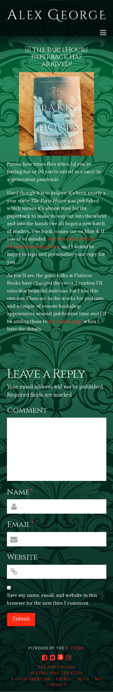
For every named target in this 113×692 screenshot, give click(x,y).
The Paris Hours (56, 667)
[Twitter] (52, 657)
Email (20, 524)
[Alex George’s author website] (56, 16)
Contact (56, 685)
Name (20, 492)
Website (22, 557)
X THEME (75, 648)
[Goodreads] (60, 657)
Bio (98, 679)
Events (64, 679)
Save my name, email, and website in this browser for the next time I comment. (52, 599)
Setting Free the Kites (56, 673)
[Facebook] (44, 657)
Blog (83, 679)
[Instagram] (68, 657)
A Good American (30, 679)
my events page (66, 321)
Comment (27, 410)
